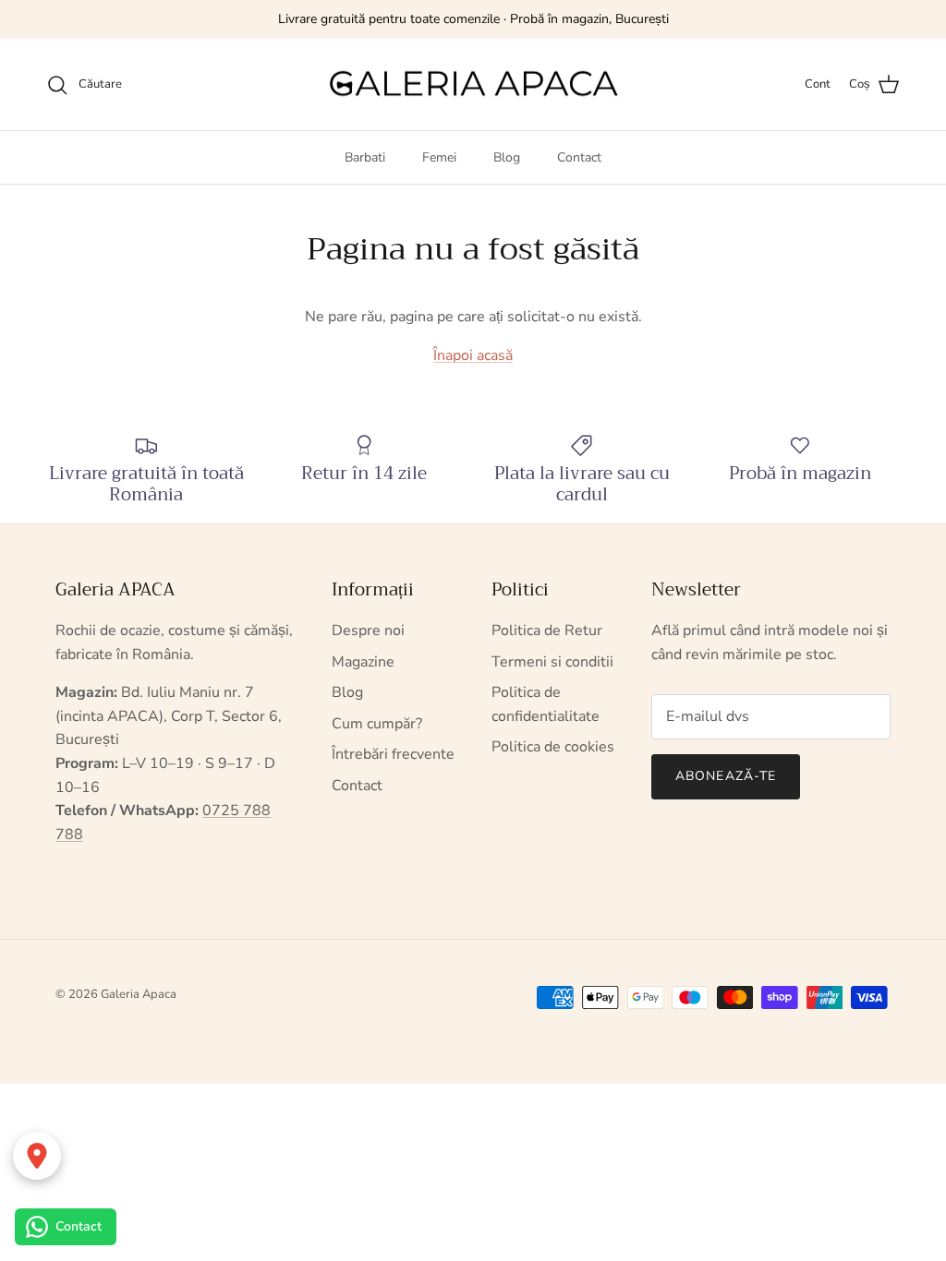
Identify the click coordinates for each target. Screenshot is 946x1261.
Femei (439, 157)
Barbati (365, 157)
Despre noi (368, 630)
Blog (506, 157)
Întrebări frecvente (393, 754)
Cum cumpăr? (377, 724)
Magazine (363, 662)
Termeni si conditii (552, 662)
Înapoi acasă (473, 355)
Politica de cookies (552, 747)
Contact (579, 157)
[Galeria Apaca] (473, 85)
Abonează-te (725, 776)
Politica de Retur (546, 630)
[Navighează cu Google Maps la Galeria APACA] (37, 1156)
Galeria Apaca (138, 994)
